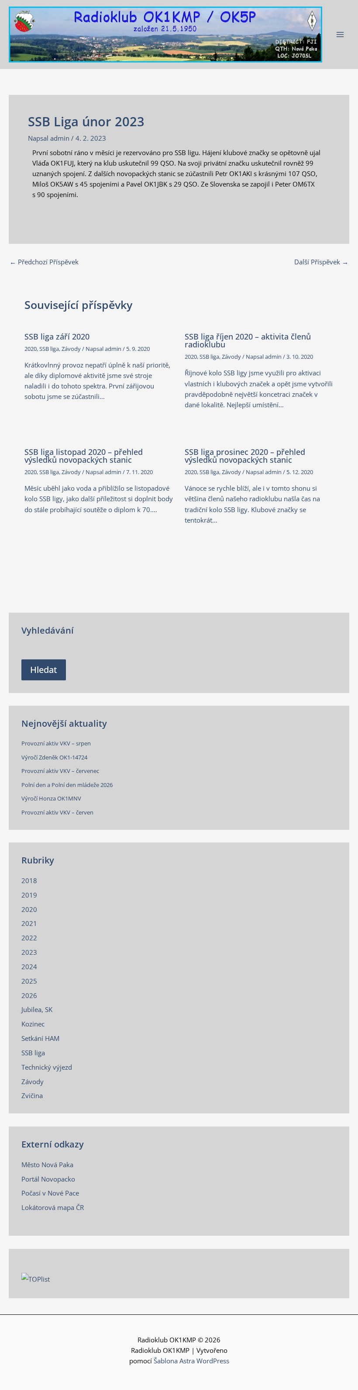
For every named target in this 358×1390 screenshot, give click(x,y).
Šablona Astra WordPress (191, 1360)
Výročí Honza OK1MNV (51, 798)
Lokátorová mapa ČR (52, 1207)
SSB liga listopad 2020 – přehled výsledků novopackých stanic (83, 456)
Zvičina (32, 1095)
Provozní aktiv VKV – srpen (56, 743)
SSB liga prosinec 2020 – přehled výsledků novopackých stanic (245, 456)
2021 (29, 923)
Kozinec (33, 1023)
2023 (29, 952)
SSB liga (49, 349)
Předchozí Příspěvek (44, 262)
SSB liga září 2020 (57, 336)
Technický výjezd (46, 1067)
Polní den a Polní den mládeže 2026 (67, 785)
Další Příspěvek (321, 262)
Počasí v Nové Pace (50, 1193)
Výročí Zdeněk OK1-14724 (54, 757)
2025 (29, 981)
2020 (30, 349)
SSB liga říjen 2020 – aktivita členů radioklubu (248, 340)
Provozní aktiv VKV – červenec (60, 771)
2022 (29, 937)
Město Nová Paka (47, 1164)
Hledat (43, 670)
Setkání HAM (40, 1038)
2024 (29, 966)
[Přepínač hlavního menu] (340, 34)
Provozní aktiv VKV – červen (57, 812)
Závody (71, 349)
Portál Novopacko (48, 1179)
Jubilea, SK (36, 1009)
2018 (29, 880)
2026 (29, 995)
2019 (29, 895)
